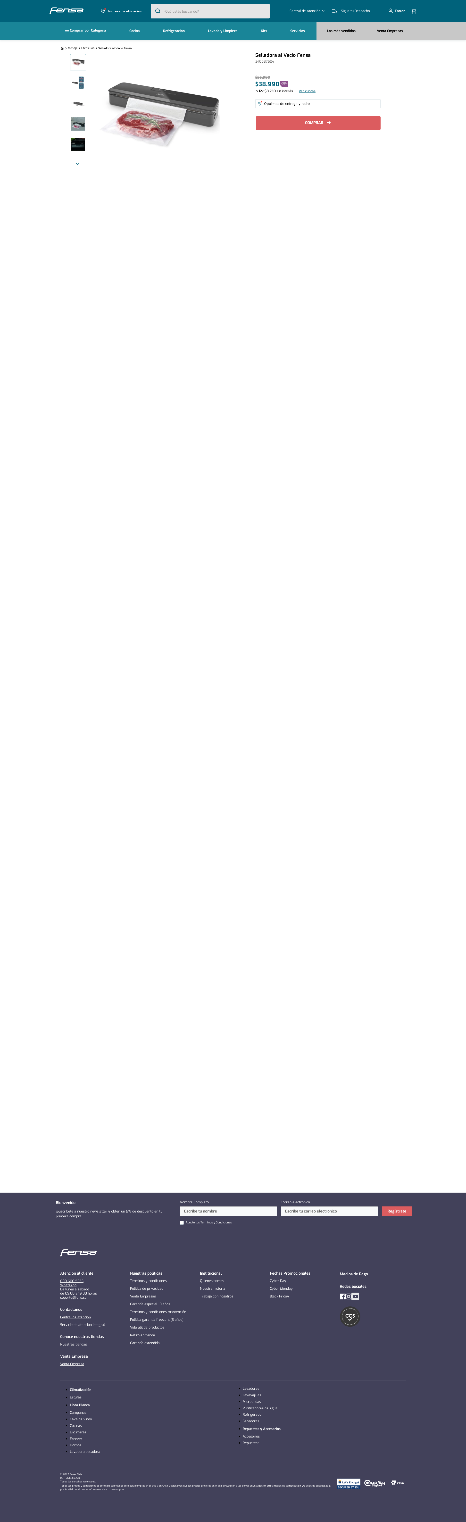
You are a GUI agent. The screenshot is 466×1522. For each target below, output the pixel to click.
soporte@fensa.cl (73, 1297)
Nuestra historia (212, 1288)
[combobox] (210, 11)
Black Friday (279, 1296)
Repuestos (251, 1443)
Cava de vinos (81, 1419)
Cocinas (76, 1425)
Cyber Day (278, 1281)
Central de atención (75, 1317)
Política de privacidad (146, 1288)
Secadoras (251, 1421)
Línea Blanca (80, 1405)
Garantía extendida (145, 1343)
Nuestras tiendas (73, 1344)
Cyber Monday (281, 1288)
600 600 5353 (71, 1281)
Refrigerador (253, 1414)
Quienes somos (212, 1281)
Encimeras (78, 1432)
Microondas (252, 1401)
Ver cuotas (307, 91)
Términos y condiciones (148, 1281)
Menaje (72, 48)
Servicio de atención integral (82, 1324)
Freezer (76, 1439)
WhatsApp (68, 1285)
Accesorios (251, 1436)
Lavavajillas (252, 1395)
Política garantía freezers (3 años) (156, 1319)
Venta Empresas (143, 1296)
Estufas (76, 1397)
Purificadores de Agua (260, 1408)
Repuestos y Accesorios (262, 1429)
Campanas (78, 1412)
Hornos (75, 1445)
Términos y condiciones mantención (158, 1312)
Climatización (80, 1390)
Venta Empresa (72, 1364)
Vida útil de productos (147, 1327)
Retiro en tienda (142, 1335)
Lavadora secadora (85, 1451)
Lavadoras (251, 1388)
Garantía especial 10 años (150, 1304)
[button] (121, 11)
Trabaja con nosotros (216, 1296)
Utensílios (87, 48)
